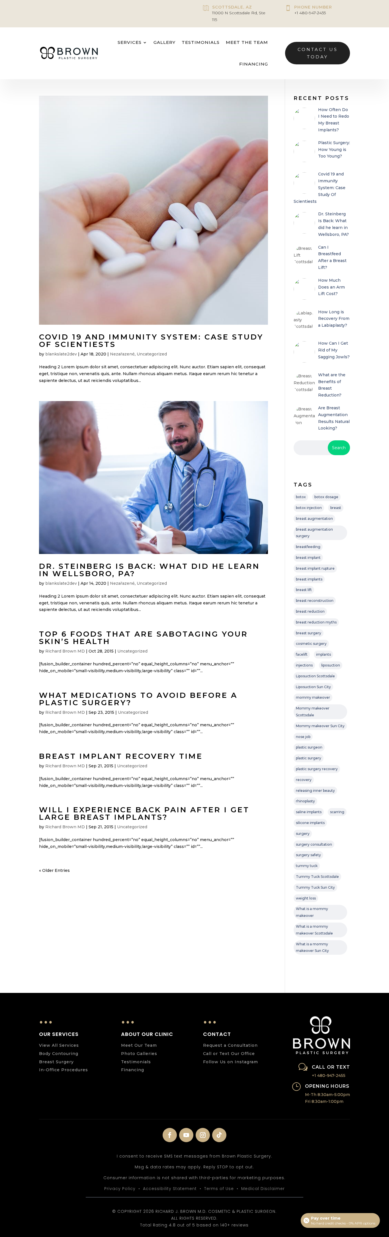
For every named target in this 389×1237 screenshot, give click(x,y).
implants (323, 654)
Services (130, 42)
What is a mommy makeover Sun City (312, 947)
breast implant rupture (315, 568)
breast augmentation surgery (314, 532)
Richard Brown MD (65, 651)
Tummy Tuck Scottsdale (317, 876)
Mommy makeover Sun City (320, 726)
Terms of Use (219, 1188)
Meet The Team (247, 42)
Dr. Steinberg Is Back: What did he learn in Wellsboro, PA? (149, 570)
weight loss (306, 898)
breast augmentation (314, 518)
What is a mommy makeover (312, 912)
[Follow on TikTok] (219, 1135)
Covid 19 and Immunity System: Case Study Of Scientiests (151, 340)
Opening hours (327, 1086)
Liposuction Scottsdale (315, 676)
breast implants (309, 579)
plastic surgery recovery (317, 769)
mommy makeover (313, 697)
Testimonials (201, 42)
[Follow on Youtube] (186, 1135)
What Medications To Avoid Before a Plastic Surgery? (138, 699)
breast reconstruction (314, 600)
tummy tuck (307, 866)
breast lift (304, 590)
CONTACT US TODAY (318, 53)
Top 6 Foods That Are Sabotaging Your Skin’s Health (143, 637)
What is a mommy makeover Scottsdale (314, 929)
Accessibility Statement (170, 1188)
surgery (303, 833)
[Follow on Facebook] (170, 1135)
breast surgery (308, 633)
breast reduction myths (316, 622)
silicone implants (310, 823)
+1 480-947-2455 (310, 12)
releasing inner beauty (315, 790)
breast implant (308, 557)
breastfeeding (308, 547)
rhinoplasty (305, 801)
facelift (302, 654)
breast (335, 508)
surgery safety (308, 855)
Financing (253, 64)
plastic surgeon (309, 747)
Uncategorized (152, 354)
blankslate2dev (61, 354)
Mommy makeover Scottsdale (312, 711)
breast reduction (310, 611)
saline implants (309, 812)
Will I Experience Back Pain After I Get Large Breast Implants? (144, 813)
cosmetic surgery (311, 643)
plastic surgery (308, 758)
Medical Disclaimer (263, 1188)
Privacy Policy (120, 1188)
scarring (337, 812)
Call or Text (331, 1067)
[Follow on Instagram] (203, 1135)
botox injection (309, 508)
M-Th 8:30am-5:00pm (327, 1094)
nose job (303, 737)
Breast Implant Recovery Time (121, 756)
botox (301, 497)
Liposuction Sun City (313, 687)
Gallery (164, 42)
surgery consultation (314, 844)
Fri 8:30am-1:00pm (324, 1101)
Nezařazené (122, 354)
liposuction (330, 665)
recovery (304, 780)
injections (304, 665)
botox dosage (326, 497)
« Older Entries (54, 870)
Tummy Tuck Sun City (315, 887)
